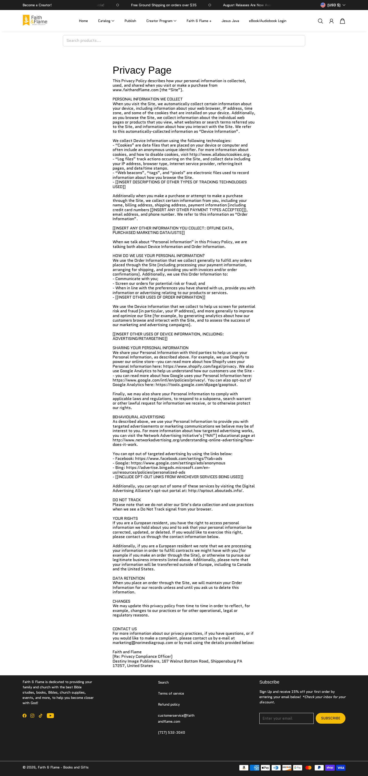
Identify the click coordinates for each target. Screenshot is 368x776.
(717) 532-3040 (171, 732)
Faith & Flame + (199, 20)
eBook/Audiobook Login (267, 20)
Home (83, 20)
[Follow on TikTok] (40, 715)
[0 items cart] (342, 21)
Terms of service (171, 693)
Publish (130, 20)
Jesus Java (230, 20)
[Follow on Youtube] (50, 715)
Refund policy (169, 704)
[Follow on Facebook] (25, 715)
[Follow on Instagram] (32, 715)
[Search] (320, 21)
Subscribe (330, 718)
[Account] (331, 21)
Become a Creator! (37, 5)
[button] (106, 21)
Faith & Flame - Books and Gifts (63, 767)
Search (163, 682)
